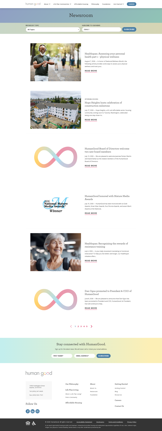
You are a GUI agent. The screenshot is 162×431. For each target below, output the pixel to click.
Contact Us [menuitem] (119, 406)
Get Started (118, 4)
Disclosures (100, 422)
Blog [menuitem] (116, 391)
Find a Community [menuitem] (71, 397)
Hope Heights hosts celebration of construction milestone (103, 104)
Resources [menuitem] (118, 395)
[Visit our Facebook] (28, 411)
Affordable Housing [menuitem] (73, 403)
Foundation (106, 4)
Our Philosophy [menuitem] (71, 384)
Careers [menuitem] (118, 400)
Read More (91, 71)
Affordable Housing (81, 4)
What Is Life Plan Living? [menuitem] (73, 394)
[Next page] (91, 326)
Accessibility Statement (84, 422)
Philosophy (95, 4)
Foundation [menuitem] (94, 395)
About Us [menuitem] (93, 388)
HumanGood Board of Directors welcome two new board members (107, 150)
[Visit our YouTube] (37, 411)
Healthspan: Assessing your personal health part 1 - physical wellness (105, 55)
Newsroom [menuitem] (94, 391)
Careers (131, 4)
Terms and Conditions (115, 422)
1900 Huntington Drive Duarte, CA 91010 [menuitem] (37, 387)
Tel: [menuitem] (36, 391)
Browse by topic (32, 25)
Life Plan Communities (61, 4)
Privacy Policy (131, 422)
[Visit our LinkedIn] (33, 411)
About (46, 4)
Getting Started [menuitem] (120, 388)
